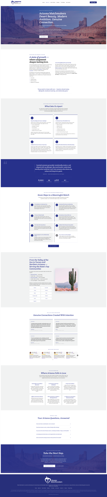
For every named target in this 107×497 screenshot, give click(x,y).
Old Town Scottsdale (34, 280)
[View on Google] (30, 356)
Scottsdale (41, 30)
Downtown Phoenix (34, 277)
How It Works (52, 2)
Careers (65, 491)
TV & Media (63, 2)
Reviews (58, 2)
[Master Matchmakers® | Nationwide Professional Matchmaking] (16, 2)
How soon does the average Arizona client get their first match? (53, 441)
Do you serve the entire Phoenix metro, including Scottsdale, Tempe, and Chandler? (53, 434)
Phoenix (60, 29)
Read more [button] (31, 361)
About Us (47, 2)
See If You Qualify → (53, 249)
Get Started (68, 2)
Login (0, 496)
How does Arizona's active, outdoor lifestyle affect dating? (53, 430)
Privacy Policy (70, 491)
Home (43, 2)
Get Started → (43, 36)
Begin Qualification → (49, 469)
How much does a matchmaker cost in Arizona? (53, 427)
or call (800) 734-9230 (52, 36)
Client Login (93, 2)
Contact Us (61, 491)
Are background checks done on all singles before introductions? (53, 437)
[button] (29, 358)
